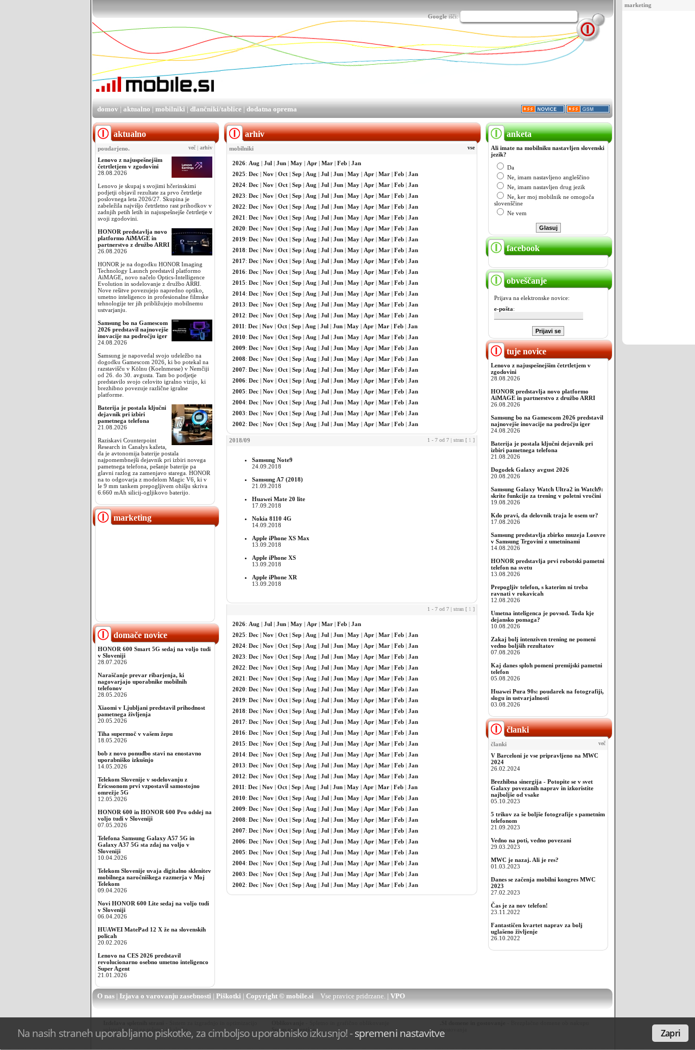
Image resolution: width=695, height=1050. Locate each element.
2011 (238, 326)
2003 (238, 413)
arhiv (206, 148)
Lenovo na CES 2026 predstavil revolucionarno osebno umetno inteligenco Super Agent (153, 962)
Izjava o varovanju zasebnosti (165, 996)
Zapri (670, 1033)
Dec (253, 174)
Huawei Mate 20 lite (278, 499)
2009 (238, 348)
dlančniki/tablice (216, 109)
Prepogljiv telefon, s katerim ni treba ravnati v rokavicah (539, 590)
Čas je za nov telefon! (519, 905)
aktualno (136, 109)
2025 (238, 174)
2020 (238, 228)
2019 (238, 239)
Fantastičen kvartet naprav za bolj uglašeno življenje (537, 928)
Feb (342, 163)
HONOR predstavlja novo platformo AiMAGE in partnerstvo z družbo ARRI (133, 238)
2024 (238, 185)
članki (516, 729)
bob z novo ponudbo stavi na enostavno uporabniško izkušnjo (149, 756)
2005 (238, 391)
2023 (238, 195)
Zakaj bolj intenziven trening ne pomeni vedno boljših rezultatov (543, 642)
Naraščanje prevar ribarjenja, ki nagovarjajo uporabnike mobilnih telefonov (142, 681)
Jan (356, 163)
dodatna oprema (272, 109)
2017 (238, 261)
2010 (238, 337)
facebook (522, 248)
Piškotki (228, 996)
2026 (238, 163)
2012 (238, 315)
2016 (238, 271)
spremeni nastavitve (400, 1033)
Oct (283, 174)
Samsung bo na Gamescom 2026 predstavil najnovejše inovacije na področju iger (133, 329)
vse (471, 148)
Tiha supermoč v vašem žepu (135, 733)
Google (437, 16)
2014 (238, 293)
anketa (518, 134)
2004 (238, 402)
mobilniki (170, 109)
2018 (238, 250)
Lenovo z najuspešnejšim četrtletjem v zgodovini (130, 163)
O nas (106, 996)
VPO (397, 996)
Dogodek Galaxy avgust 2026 (530, 469)
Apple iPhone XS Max (280, 538)
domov (107, 109)
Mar (327, 163)
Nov (268, 174)
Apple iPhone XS (274, 557)
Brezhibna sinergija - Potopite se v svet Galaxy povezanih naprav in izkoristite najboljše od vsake (542, 788)
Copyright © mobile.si (280, 996)
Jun (281, 163)
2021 (238, 217)
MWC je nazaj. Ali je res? (525, 860)
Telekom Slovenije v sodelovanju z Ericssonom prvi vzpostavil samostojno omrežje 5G (149, 786)
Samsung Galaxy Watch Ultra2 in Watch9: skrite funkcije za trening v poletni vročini (547, 492)
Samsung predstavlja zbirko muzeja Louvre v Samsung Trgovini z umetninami (548, 538)
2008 (238, 358)
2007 (238, 369)
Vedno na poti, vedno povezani (531, 840)
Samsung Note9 (272, 460)
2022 (238, 206)
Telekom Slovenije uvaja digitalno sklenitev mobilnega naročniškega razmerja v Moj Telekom (154, 877)
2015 (238, 282)
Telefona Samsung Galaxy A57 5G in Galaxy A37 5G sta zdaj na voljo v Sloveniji (146, 844)
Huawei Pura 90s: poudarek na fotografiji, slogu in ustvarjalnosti (547, 694)
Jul (268, 163)
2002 (238, 424)
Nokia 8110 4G (272, 518)
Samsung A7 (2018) (277, 479)
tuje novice (525, 351)
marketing (638, 5)
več (191, 148)
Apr (312, 163)
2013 (238, 304)
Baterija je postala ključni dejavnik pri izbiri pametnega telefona (132, 414)
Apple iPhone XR (274, 577)
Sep (296, 174)
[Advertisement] (661, 178)
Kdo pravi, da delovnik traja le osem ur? (544, 515)
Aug (254, 163)
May (296, 163)
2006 (238, 380)
